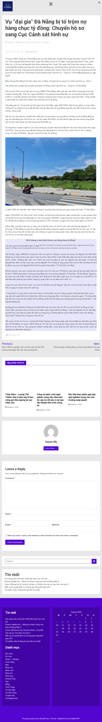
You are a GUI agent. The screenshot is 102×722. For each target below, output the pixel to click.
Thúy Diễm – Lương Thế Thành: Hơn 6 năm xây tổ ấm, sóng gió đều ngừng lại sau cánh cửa (19, 398)
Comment (10, 478)
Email (8, 525)
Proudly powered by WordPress (35, 718)
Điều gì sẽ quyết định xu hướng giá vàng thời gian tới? (27, 587)
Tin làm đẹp (10, 690)
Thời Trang (10, 687)
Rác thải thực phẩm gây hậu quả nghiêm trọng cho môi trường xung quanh (82, 397)
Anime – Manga (12, 659)
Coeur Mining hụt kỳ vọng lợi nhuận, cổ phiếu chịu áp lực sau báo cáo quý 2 (37, 584)
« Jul (58, 641)
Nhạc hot (9, 667)
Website (55, 525)
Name (8, 514)
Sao (7, 681)
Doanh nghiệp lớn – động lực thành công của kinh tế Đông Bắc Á (32, 581)
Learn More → (51, 448)
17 (57, 628)
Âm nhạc (9, 654)
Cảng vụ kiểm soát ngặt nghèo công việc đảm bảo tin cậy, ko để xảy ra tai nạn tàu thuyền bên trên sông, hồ (50, 400)
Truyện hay (10, 695)
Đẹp (7, 665)
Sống (7, 684)
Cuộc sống (9, 662)
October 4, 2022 (13, 407)
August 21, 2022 (24, 42)
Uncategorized (11, 698)
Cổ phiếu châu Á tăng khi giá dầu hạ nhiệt (22, 590)
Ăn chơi (8, 656)
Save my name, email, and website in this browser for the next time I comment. (43, 535)
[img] (50, 4)
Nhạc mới (9, 670)
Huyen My (11, 42)
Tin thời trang (10, 693)
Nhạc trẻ (8, 673)
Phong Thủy (36, 42)
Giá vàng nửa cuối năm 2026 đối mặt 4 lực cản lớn (26, 579)
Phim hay (9, 676)
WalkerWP (75, 718)
